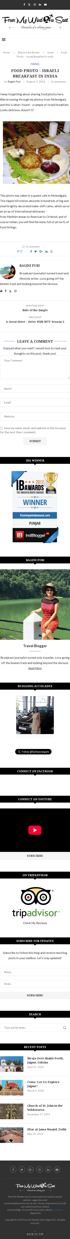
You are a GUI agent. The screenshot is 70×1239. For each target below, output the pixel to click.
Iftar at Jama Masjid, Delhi (46, 1129)
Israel (50, 52)
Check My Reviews (35, 923)
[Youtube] (45, 4)
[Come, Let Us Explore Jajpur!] (11, 1088)
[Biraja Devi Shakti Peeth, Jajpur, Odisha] (11, 1064)
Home (6, 52)
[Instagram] (35, 4)
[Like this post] (24, 251)
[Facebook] (24, 4)
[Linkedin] (40, 4)
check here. (57, 1209)
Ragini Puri (14, 81)
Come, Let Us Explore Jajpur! (43, 1084)
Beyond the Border (29, 52)
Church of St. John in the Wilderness (45, 1108)
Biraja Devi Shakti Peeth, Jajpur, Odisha (45, 1060)
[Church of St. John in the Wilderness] (11, 1111)
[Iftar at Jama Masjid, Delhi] (11, 1135)
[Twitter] (29, 4)
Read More (35, 668)
